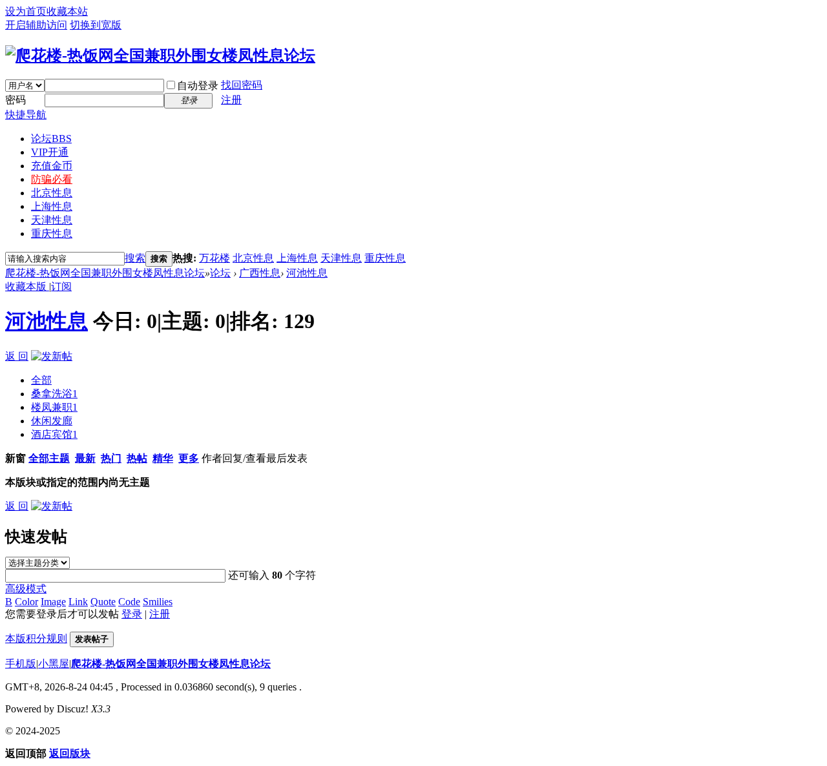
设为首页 (26, 11)
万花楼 (214, 258)
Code (129, 601)
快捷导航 (26, 114)
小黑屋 (53, 663)
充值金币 (51, 165)
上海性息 (51, 206)
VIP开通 (49, 152)
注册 (231, 99)
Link (78, 601)
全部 (41, 380)
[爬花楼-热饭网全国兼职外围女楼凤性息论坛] (160, 55)
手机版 (20, 663)
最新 (85, 458)
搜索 (135, 258)
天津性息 (51, 219)
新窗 (15, 458)
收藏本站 (67, 11)
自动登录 (197, 85)
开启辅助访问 (36, 24)
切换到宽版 (95, 24)
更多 (188, 458)
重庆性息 (51, 233)
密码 (15, 99)
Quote (103, 601)
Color (26, 601)
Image (53, 601)
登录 (131, 613)
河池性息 (307, 272)
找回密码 (241, 84)
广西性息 (259, 272)
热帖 (137, 458)
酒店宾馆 (54, 434)
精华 (162, 458)
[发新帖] (51, 356)
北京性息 (51, 192)
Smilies (158, 601)
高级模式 (26, 588)
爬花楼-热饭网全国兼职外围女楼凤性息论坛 (105, 272)
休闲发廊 (51, 420)
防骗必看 (51, 179)
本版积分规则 (36, 638)
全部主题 (49, 458)
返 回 (16, 356)
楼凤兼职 (54, 407)
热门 (111, 458)
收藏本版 (27, 286)
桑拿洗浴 (54, 393)
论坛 (51, 138)
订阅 (61, 286)
